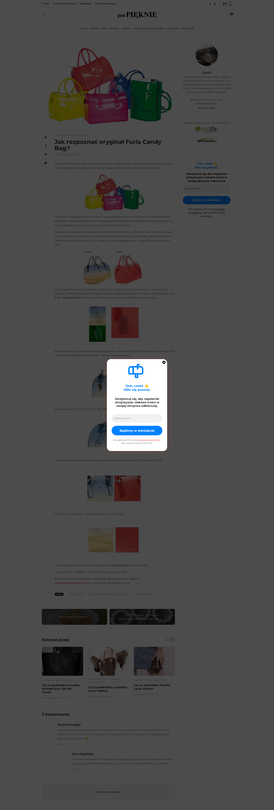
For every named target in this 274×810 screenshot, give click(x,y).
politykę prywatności (149, 440)
